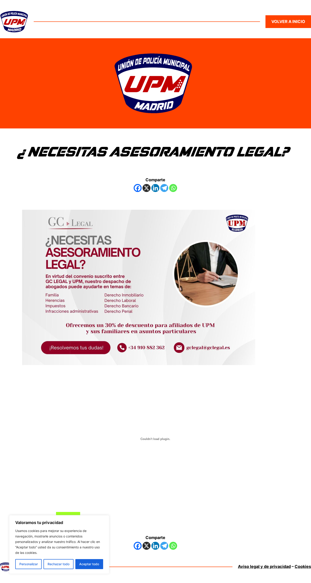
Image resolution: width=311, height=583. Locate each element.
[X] (146, 188)
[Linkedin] (155, 188)
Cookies (303, 566)
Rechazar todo (58, 564)
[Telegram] (164, 188)
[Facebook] (138, 188)
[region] (59, 544)
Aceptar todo (89, 564)
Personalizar (28, 564)
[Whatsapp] (173, 188)
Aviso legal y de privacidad (264, 566)
